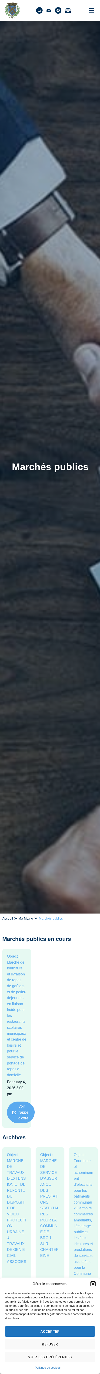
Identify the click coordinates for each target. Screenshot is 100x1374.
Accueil (7, 918)
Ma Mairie (25, 918)
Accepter (50, 1331)
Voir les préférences (50, 1357)
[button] (93, 1283)
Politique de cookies (47, 1367)
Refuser (50, 1344)
